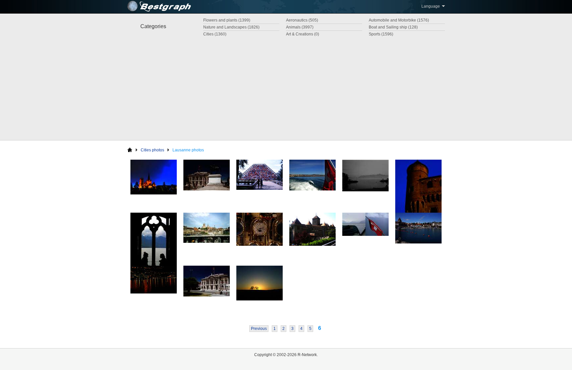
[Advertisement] (286, 87)
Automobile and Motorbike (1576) (399, 20)
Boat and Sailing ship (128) (393, 27)
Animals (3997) (299, 27)
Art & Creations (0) (302, 34)
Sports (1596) (381, 34)
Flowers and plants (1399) (226, 20)
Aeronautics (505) (302, 20)
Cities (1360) (214, 34)
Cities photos (152, 150)
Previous (259, 328)
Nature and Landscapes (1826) (231, 27)
